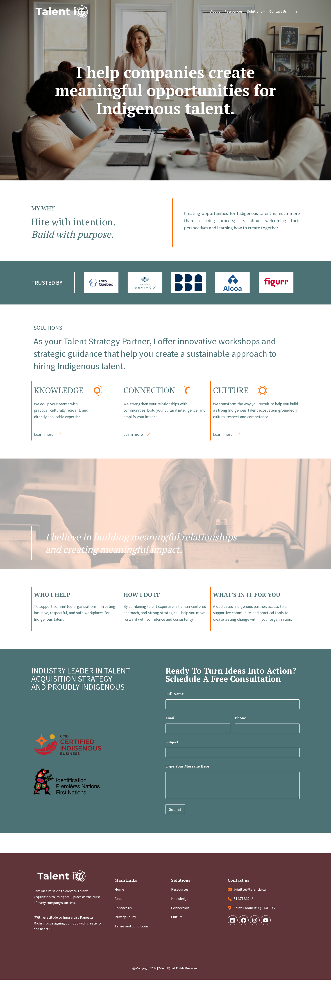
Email (172, 718)
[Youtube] (266, 920)
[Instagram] (255, 920)
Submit (175, 809)
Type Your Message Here (187, 766)
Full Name (176, 694)
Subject (172, 742)
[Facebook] (244, 920)
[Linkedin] (233, 920)
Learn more (43, 434)
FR (298, 11)
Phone (242, 718)
